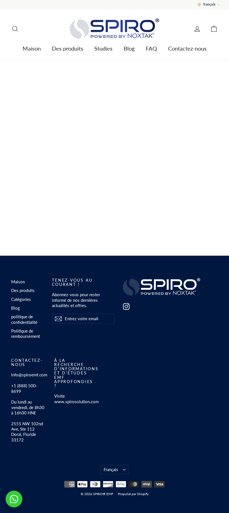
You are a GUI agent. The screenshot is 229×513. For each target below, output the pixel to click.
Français (111, 469)
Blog (129, 48)
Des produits (67, 48)
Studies (103, 48)
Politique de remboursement (25, 333)
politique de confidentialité (24, 319)
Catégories (21, 299)
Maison (32, 48)
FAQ (151, 48)
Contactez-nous (187, 48)
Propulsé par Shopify (133, 494)
